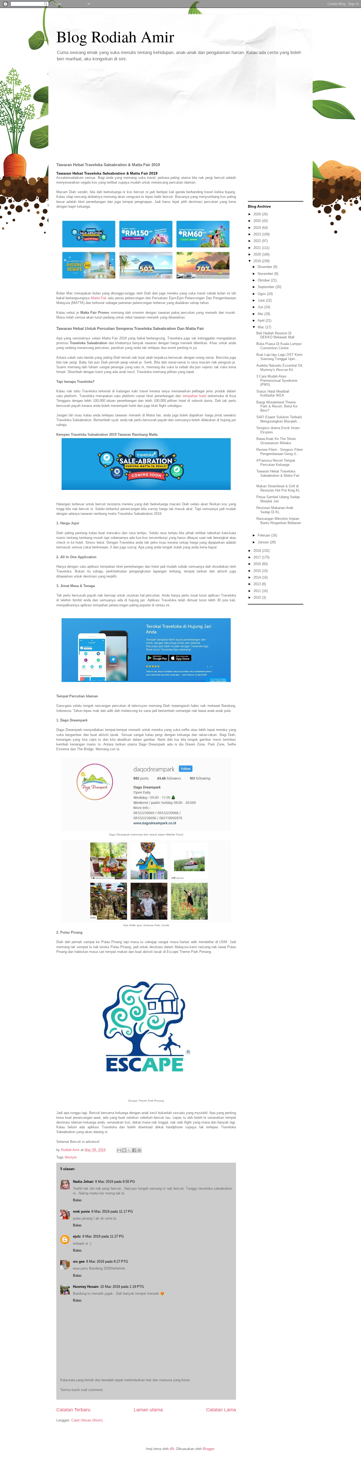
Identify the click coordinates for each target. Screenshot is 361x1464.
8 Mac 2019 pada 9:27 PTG (107, 1261)
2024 (257, 228)
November (266, 274)
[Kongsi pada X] (129, 1150)
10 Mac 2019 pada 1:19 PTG (122, 1287)
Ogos (262, 294)
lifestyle (71, 1157)
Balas (77, 1200)
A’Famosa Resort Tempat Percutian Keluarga (275, 462)
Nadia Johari (83, 1182)
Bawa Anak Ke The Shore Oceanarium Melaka (276, 441)
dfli (172, 1449)
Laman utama (148, 1409)
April (262, 320)
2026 (257, 214)
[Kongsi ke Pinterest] (139, 1150)
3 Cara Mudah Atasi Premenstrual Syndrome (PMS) (276, 380)
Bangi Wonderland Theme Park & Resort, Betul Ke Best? (276, 406)
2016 (257, 564)
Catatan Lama (221, 1409)
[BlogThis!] (124, 1150)
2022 (257, 241)
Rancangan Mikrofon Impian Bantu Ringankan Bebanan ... (278, 523)
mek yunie (81, 1211)
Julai (262, 300)
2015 (257, 571)
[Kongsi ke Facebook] (134, 1150)
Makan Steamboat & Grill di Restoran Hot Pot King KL (278, 488)
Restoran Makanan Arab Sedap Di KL (274, 510)
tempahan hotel (194, 396)
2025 (257, 221)
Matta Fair (99, 298)
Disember (265, 267)
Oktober (264, 280)
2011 (257, 591)
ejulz (77, 1236)
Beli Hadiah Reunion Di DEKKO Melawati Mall (275, 335)
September (266, 287)
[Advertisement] (180, 108)
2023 (257, 234)
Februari (264, 535)
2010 (257, 597)
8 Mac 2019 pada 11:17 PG (112, 1211)
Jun (261, 307)
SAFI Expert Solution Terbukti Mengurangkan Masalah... (279, 419)
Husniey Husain (86, 1287)
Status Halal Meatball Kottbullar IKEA (272, 393)
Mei (261, 314)
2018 (257, 551)
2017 (257, 557)
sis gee (79, 1261)
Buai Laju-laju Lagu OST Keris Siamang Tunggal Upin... (279, 357)
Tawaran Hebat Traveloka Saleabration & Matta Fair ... (277, 475)
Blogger (208, 1449)
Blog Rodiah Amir (115, 36)
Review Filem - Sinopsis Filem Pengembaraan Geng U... (279, 452)
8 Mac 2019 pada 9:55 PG (115, 1182)
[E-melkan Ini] (119, 1150)
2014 (257, 577)
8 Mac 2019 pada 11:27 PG (103, 1236)
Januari (264, 542)
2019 (257, 261)
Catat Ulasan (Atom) (87, 1420)
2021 (257, 248)
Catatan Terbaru (73, 1409)
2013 (257, 584)
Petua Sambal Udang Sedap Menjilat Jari (278, 499)
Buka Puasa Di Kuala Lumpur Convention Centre (279, 346)
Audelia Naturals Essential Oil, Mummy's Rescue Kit (279, 367)
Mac (261, 327)
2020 (257, 254)
